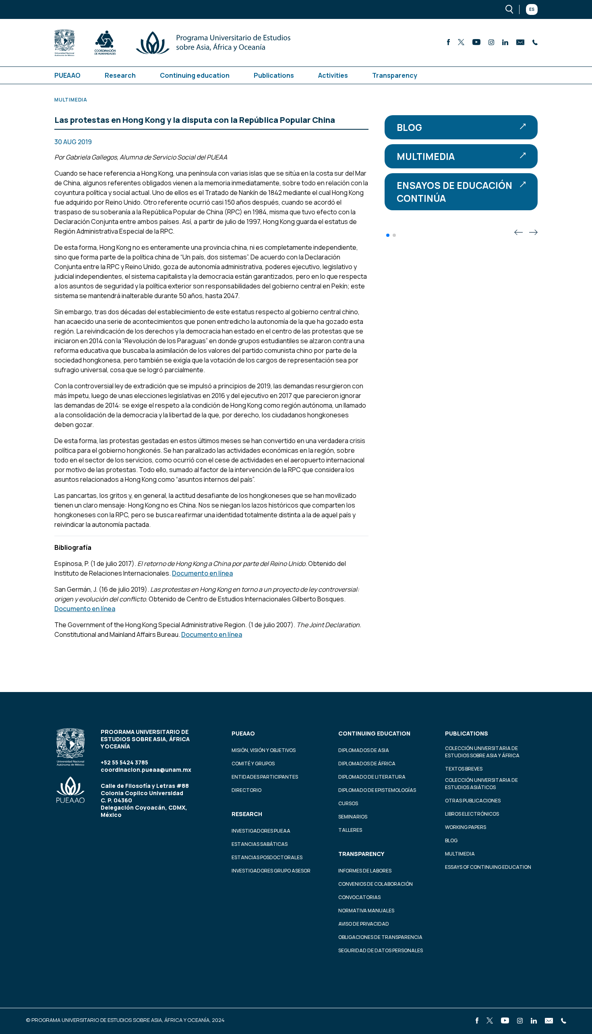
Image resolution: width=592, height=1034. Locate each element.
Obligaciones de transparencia (380, 937)
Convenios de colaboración (375, 884)
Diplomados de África (366, 763)
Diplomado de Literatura (372, 776)
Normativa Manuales (366, 910)
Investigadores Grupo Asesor (271, 870)
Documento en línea (202, 573)
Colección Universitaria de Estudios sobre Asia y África (482, 752)
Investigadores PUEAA (261, 830)
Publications (274, 75)
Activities (333, 75)
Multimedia (426, 156)
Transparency (394, 75)
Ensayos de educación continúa (454, 192)
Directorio (246, 790)
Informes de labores (364, 870)
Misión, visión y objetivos (264, 750)
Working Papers (465, 827)
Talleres (350, 830)
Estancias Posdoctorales (267, 857)
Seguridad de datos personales (380, 950)
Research (120, 75)
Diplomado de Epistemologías (377, 790)
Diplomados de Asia (363, 750)
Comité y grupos (253, 763)
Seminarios (352, 816)
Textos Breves (463, 768)
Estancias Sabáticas (260, 844)
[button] (387, 235)
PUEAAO (67, 75)
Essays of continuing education (488, 867)
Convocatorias (359, 897)
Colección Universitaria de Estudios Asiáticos (481, 784)
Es (531, 9)
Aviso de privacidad (363, 923)
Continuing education (195, 75)
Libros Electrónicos (472, 813)
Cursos (348, 803)
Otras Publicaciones (473, 800)
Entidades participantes (265, 776)
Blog (409, 127)
